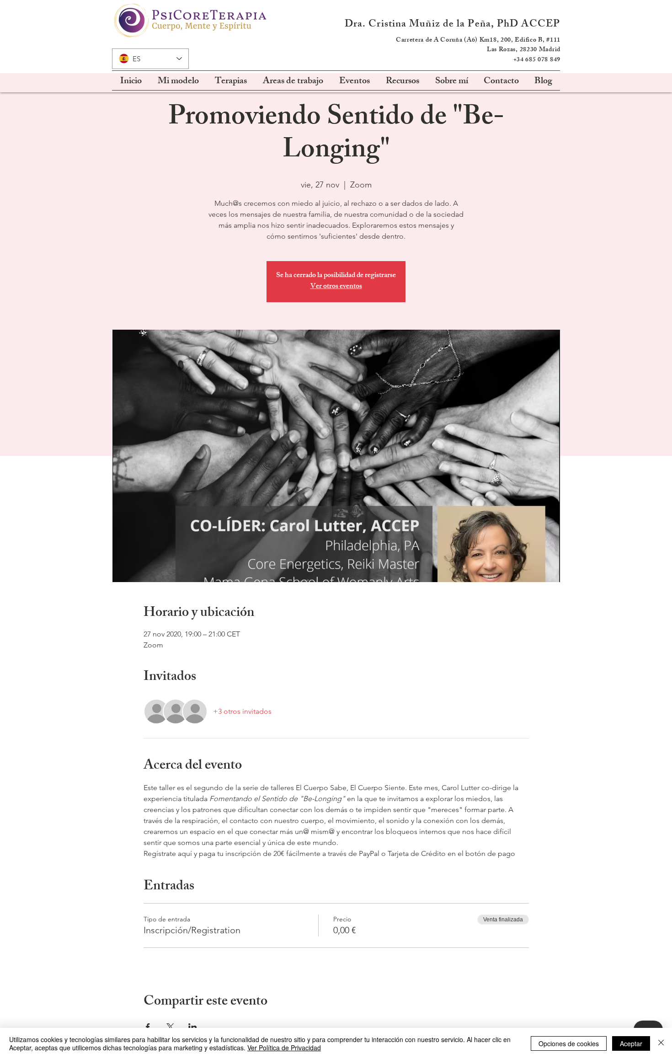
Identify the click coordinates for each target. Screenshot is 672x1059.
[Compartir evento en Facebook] (148, 1027)
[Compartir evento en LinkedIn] (192, 1027)
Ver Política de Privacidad (284, 1047)
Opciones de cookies (569, 1043)
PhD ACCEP (528, 25)
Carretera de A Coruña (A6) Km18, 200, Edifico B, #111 (478, 40)
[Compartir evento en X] (170, 1027)
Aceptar (631, 1043)
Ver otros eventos (336, 287)
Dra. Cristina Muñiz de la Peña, (421, 25)
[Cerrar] (661, 1043)
